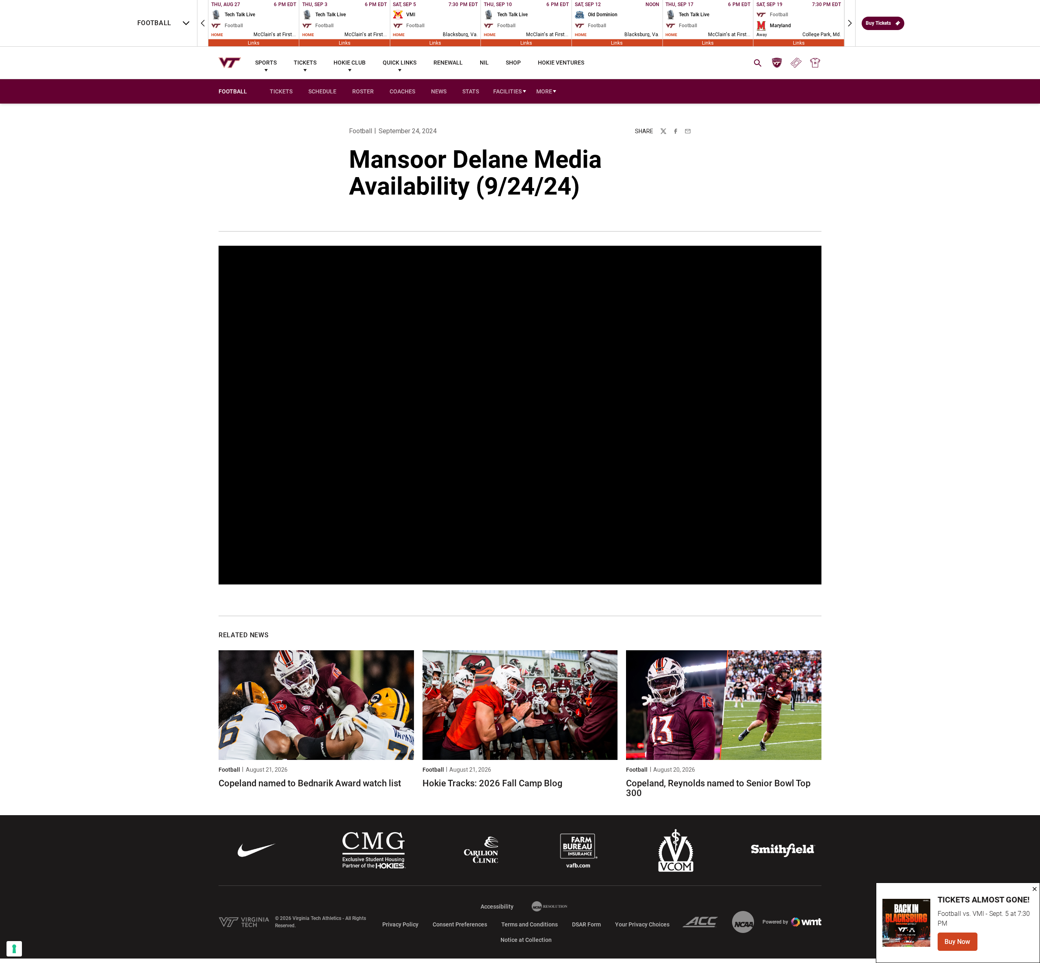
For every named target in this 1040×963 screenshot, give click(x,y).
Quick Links (399, 62)
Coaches (402, 91)
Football (360, 131)
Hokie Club (350, 62)
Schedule (322, 91)
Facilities (507, 91)
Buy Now (961, 944)
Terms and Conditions (529, 924)
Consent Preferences (460, 924)
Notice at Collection (526, 940)
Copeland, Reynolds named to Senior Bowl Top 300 (718, 788)
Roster (363, 91)
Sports (266, 62)
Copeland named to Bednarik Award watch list (310, 783)
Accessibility (497, 906)
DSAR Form (586, 924)
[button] (202, 23)
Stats (470, 91)
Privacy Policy (400, 924)
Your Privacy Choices (642, 924)
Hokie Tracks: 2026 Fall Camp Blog (492, 783)
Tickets (305, 62)
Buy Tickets (878, 23)
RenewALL (448, 62)
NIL (484, 62)
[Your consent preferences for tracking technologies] (14, 949)
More (544, 91)
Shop (513, 62)
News (438, 91)
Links (254, 42)
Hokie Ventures (561, 62)
